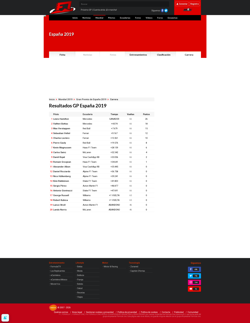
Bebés (80, 284)
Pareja (80, 279)
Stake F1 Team (90, 181)
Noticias (86, 17)
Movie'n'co (55, 284)
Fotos (138, 17)
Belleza (80, 275)
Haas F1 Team (89, 147)
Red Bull (86, 128)
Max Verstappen (61, 128)
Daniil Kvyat (59, 157)
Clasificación (163, 54)
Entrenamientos (138, 54)
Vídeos (149, 17)
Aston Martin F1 (90, 186)
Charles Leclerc (61, 138)
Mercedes (87, 119)
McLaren (87, 152)
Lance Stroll (59, 205)
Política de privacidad (127, 312)
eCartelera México (59, 279)
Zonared (134, 266)
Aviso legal (77, 312)
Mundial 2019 (65, 99)
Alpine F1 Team (90, 171)
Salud (79, 288)
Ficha (62, 54)
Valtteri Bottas (60, 123)
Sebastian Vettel (61, 133)
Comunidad (193, 312)
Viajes (80, 297)
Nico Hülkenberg (62, 176)
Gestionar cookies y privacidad (100, 312)
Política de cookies (149, 312)
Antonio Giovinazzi (62, 190)
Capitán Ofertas (137, 271)
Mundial (99, 17)
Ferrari (86, 133)
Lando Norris (60, 209)
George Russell (61, 195)
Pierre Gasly (59, 143)
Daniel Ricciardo (61, 171)
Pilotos (111, 17)
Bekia (79, 266)
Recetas (81, 292)
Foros (160, 17)
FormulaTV (56, 266)
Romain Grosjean (62, 162)
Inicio (75, 17)
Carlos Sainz (59, 152)
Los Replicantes (58, 271)
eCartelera (55, 275)
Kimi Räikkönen (61, 181)
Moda (79, 271)
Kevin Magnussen (62, 147)
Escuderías (125, 17)
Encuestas (173, 17)
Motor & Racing (111, 266)
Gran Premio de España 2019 (91, 99)
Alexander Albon (61, 166)
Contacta (166, 312)
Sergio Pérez (60, 186)
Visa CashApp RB (91, 157)
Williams (87, 195)
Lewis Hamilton (61, 119)
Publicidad (179, 312)
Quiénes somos (61, 312)
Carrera (189, 54)
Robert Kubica (60, 200)
